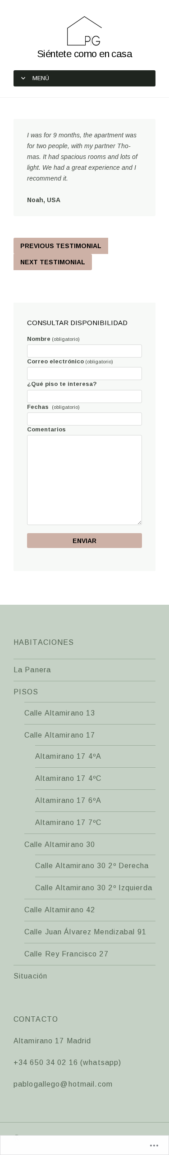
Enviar (84, 540)
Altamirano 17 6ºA (68, 800)
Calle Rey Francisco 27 (66, 954)
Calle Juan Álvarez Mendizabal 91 (85, 932)
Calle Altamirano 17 (59, 735)
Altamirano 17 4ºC (68, 778)
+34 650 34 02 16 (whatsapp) (67, 1062)
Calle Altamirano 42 (59, 910)
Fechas (53, 406)
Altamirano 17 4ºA (68, 756)
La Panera (32, 670)
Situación (30, 976)
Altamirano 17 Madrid (52, 1041)
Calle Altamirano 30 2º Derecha (92, 866)
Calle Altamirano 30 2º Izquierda (93, 888)
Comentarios (46, 429)
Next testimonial (52, 262)
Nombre (53, 338)
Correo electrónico (70, 361)
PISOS (26, 692)
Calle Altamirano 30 (59, 844)
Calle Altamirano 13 (59, 713)
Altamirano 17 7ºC (68, 822)
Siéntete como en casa (84, 53)
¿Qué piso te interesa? (62, 383)
